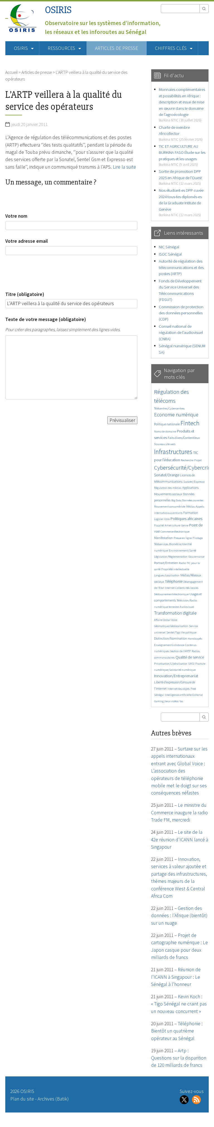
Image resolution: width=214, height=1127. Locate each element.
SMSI (191, 663)
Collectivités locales (186, 588)
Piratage (198, 538)
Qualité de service (190, 657)
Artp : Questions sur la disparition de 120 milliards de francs (178, 1058)
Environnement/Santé (182, 550)
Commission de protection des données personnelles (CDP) (181, 313)
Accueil (11, 72)
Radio (182, 563)
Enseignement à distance (169, 645)
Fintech (190, 423)
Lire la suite (124, 167)
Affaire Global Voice (165, 620)
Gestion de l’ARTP (180, 651)
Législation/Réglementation (171, 556)
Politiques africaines (186, 518)
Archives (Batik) (53, 1099)
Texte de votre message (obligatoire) (45, 319)
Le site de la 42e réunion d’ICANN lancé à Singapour (179, 839)
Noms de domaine (165, 431)
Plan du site (22, 1099)
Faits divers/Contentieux (184, 438)
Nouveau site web (164, 444)
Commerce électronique (174, 531)
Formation (190, 513)
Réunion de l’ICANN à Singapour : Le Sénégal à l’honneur (176, 976)
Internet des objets (178, 689)
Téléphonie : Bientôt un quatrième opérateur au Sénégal (177, 1031)
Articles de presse (116, 48)
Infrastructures (173, 451)
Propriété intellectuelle (175, 569)
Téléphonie (174, 581)
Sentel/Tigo (173, 632)
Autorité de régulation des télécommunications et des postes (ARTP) (181, 267)
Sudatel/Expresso (194, 482)
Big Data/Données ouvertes (187, 500)
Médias (190, 506)
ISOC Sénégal (170, 254)
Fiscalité (159, 525)
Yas (181, 701)
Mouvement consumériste (169, 506)
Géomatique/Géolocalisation (171, 626)
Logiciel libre (162, 519)
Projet (197, 460)
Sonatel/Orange (166, 475)
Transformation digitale (175, 613)
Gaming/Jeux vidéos (166, 701)
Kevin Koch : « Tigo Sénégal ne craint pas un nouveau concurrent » (179, 1004)
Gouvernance (196, 556)
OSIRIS (58, 10)
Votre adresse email (26, 241)
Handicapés (195, 638)
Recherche (187, 460)
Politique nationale (167, 424)
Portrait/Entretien (166, 563)
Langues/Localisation (166, 575)
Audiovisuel (187, 607)
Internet (169, 588)
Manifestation (163, 538)
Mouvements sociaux (168, 494)
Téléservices (161, 544)
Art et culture (172, 525)
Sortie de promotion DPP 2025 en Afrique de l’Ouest (180, 177)
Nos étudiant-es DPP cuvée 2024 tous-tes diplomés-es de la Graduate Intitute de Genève (181, 202)
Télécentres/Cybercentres (169, 408)
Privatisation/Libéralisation (170, 663)
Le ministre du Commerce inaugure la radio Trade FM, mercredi (179, 812)
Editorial (197, 695)
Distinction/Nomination (170, 638)
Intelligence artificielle (178, 695)
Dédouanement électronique (171, 594)
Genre (184, 525)
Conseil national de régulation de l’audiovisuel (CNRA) (181, 332)
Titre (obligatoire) (24, 294)
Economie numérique (176, 414)
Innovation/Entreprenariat (176, 675)
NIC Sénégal (169, 246)
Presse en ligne (183, 538)
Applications (190, 487)
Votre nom (16, 216)
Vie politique (188, 632)
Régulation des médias (167, 488)
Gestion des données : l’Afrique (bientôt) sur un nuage (179, 915)
